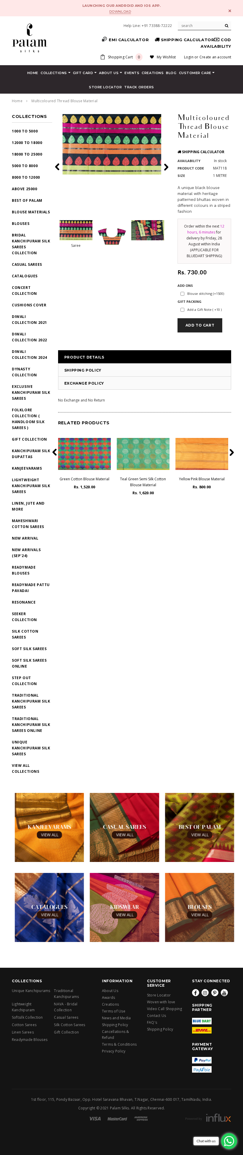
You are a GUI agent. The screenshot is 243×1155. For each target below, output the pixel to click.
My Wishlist (166, 57)
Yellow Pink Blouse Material (202, 478)
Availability (189, 161)
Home (17, 100)
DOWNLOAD (120, 11)
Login (189, 57)
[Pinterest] (214, 992)
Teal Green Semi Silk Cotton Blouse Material (143, 481)
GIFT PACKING (190, 301)
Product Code (191, 168)
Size (181, 175)
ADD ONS (185, 285)
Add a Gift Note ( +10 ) (204, 309)
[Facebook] (195, 992)
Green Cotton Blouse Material (84, 478)
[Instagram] (205, 992)
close (229, 10)
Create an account (215, 57)
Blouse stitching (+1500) (205, 293)
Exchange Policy (84, 383)
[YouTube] (224, 992)
